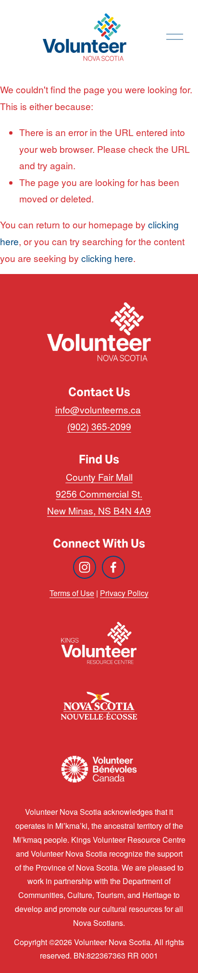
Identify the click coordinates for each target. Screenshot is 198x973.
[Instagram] (84, 567)
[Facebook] (113, 567)
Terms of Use (72, 593)
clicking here (107, 257)
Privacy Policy (124, 593)
